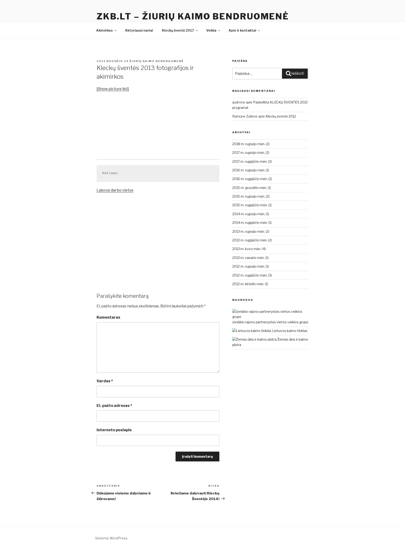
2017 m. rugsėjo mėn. (248, 153)
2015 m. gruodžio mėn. (249, 188)
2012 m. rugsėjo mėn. (248, 266)
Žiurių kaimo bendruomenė (156, 61)
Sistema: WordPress (111, 538)
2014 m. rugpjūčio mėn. (250, 223)
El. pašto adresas (114, 405)
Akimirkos (104, 30)
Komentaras (108, 317)
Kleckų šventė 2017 (178, 30)
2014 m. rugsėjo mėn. (248, 214)
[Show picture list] (113, 89)
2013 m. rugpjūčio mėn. (249, 240)
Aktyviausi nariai (139, 30)
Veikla (211, 30)
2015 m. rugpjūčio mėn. (250, 205)
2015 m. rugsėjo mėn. (248, 196)
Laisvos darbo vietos (115, 190)
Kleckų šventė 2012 (281, 116)
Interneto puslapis (114, 430)
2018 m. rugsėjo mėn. (248, 144)
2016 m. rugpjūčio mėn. (250, 179)
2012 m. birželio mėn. (248, 284)
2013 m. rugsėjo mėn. (248, 231)
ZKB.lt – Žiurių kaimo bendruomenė (193, 16)
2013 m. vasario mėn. (248, 258)
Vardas (105, 381)
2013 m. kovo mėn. (246, 249)
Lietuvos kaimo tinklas (289, 331)
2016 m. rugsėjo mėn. (248, 170)
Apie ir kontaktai (242, 30)
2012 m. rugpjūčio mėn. (249, 275)
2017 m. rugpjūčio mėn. (249, 161)
